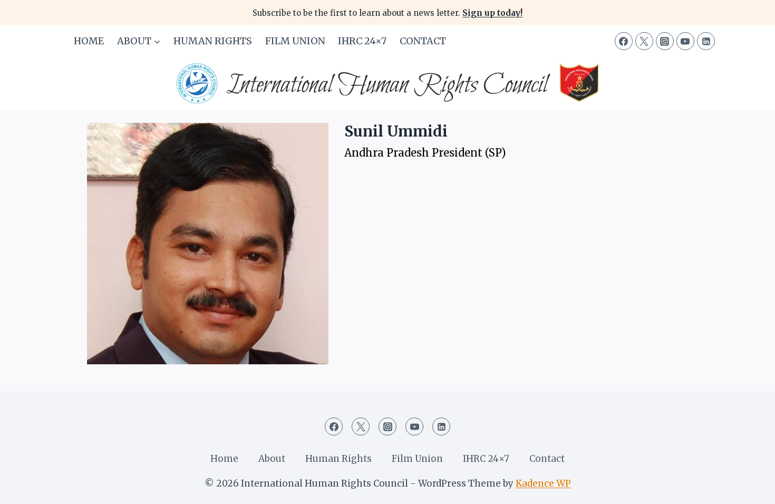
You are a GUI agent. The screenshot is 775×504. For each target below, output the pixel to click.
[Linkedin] (706, 41)
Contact (423, 41)
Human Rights (212, 41)
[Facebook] (624, 41)
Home (89, 41)
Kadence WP (543, 483)
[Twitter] (644, 41)
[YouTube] (685, 41)
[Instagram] (665, 41)
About (271, 458)
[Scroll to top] (748, 488)
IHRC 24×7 (362, 41)
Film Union (295, 41)
